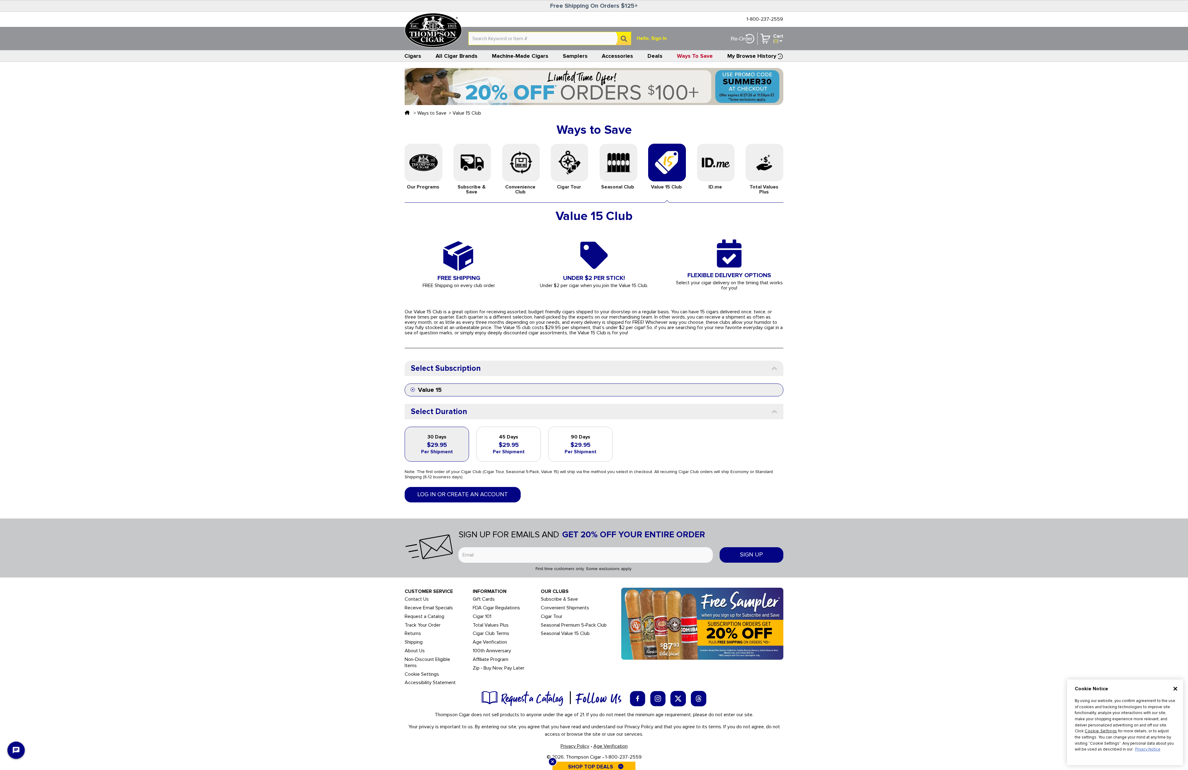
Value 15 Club (467, 113)
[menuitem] (412, 55)
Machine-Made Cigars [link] (520, 56)
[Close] (1175, 689)
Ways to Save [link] (695, 56)
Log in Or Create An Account (462, 494)
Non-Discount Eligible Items (427, 663)
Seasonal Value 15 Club (565, 634)
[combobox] (549, 38)
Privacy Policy (575, 746)
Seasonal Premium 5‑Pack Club (574, 625)
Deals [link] (655, 56)
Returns (413, 634)
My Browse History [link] (751, 56)
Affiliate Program (490, 659)
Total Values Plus (491, 625)
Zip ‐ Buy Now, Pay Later (498, 668)
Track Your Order (423, 625)
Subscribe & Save (559, 599)
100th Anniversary (492, 651)
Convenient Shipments (565, 608)
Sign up (751, 554)
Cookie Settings (1101, 731)
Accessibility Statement (430, 683)
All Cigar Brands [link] (456, 56)
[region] (1125, 722)
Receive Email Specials (429, 608)
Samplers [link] (575, 56)
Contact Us (417, 599)
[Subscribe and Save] (702, 623)
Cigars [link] (412, 56)
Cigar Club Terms (491, 634)
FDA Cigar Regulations (496, 608)
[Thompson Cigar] (433, 30)
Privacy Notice (1147, 749)
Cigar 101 (482, 617)
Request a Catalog (424, 617)
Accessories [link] (617, 56)
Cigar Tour (551, 617)
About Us (415, 651)
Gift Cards (484, 599)
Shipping (414, 642)
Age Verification (490, 642)
